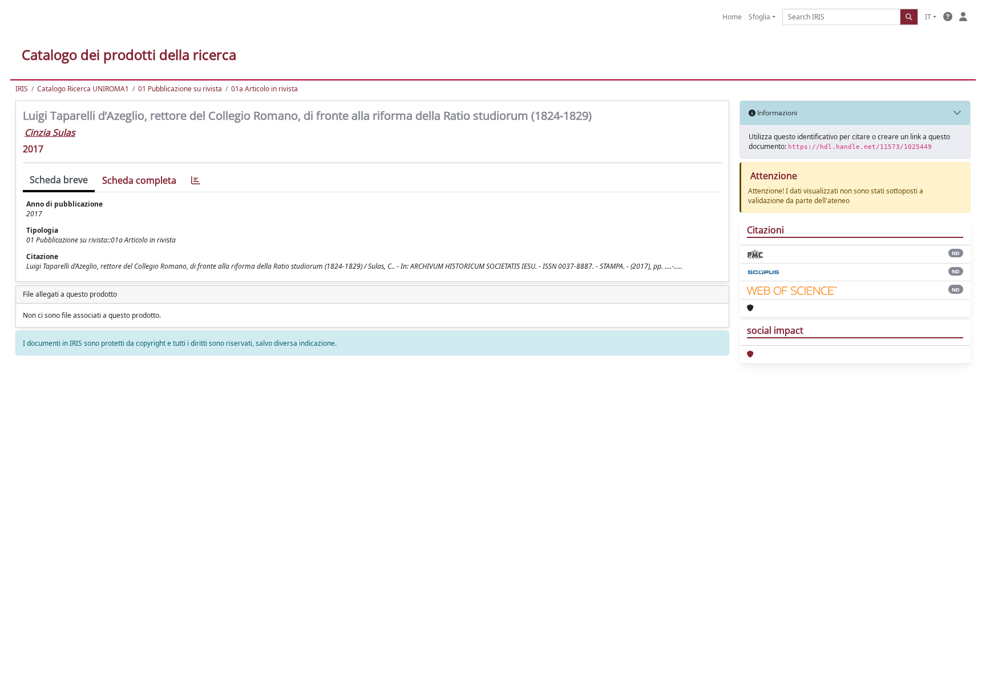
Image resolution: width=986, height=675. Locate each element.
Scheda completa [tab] (139, 180)
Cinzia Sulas (50, 132)
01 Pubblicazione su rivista (180, 89)
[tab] (196, 180)
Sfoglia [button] (759, 17)
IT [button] (928, 17)
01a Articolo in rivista (264, 89)
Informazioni (776, 113)
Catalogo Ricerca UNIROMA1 (83, 89)
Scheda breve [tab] (59, 179)
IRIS (21, 89)
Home (732, 17)
